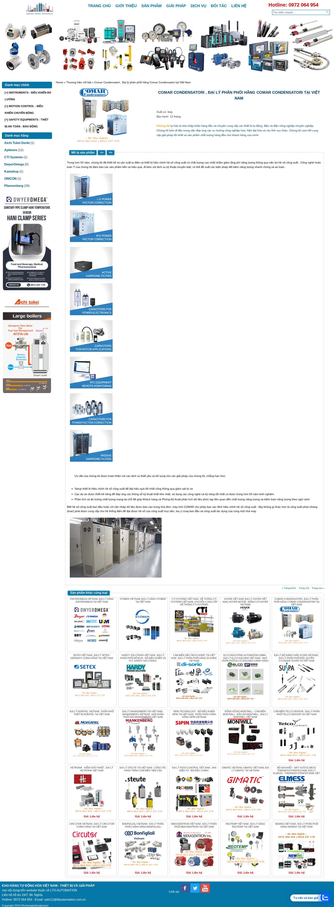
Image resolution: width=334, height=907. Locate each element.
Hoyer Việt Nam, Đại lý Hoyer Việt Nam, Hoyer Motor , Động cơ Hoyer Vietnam (245, 602)
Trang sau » (318, 588)
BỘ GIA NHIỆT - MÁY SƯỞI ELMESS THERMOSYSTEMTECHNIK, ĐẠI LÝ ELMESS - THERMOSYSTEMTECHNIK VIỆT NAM (296, 771)
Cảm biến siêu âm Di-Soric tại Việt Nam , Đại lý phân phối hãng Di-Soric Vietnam (194, 658)
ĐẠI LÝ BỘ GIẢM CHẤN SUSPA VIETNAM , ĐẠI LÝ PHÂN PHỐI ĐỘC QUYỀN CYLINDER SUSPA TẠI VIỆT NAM (296, 658)
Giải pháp (176, 6)
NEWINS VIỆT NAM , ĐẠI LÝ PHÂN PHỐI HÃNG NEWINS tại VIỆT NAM (296, 825)
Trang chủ (99, 6)
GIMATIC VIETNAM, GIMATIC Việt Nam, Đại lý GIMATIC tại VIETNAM (245, 769)
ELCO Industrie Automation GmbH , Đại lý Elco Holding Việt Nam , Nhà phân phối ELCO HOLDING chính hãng (245, 658)
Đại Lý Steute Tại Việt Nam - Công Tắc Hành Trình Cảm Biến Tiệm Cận (143, 769)
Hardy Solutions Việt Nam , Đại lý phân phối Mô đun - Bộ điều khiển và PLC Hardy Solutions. (143, 658)
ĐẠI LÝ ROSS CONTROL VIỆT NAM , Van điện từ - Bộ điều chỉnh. (194, 769)
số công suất (290, 162)
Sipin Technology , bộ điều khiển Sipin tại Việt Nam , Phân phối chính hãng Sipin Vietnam (194, 714)
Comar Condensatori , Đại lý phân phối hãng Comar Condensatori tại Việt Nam (296, 602)
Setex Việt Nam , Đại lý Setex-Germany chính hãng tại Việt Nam (91, 656)
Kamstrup (11, 171)
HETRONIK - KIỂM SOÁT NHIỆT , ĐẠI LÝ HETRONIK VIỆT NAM (91, 769)
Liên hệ (238, 6)
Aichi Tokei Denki (17, 143)
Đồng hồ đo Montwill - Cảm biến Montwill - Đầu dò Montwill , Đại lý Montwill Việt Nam (245, 714)
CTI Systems (13, 157)
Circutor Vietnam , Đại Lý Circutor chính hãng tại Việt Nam (91, 825)
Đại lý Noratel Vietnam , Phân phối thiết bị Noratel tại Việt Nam (92, 713)
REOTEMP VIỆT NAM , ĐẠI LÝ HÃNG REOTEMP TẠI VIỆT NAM (245, 825)
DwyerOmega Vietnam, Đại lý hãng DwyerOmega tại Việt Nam (92, 600)
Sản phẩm (151, 6)
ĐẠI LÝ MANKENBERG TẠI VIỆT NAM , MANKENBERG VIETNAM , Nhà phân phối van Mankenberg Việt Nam (143, 714)
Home (59, 82)
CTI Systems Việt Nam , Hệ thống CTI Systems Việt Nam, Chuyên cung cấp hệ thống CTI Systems (194, 602)
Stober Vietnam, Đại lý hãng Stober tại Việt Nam (143, 600)
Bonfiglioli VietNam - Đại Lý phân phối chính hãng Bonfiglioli (143, 825)
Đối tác (219, 6)
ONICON (10, 178)
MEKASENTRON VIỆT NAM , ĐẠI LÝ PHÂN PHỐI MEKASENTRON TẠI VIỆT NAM (194, 825)
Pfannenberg (13, 185)
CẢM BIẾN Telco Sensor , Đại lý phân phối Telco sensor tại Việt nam (297, 713)
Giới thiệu (126, 6)
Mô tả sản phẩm (83, 152)
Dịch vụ (198, 6)
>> (101, 152)
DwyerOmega (14, 164)
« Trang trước (289, 588)
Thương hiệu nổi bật (78, 82)
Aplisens (10, 150)
